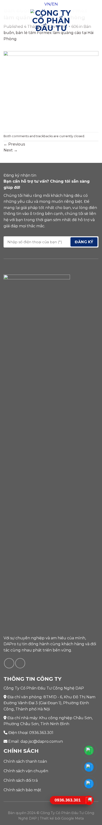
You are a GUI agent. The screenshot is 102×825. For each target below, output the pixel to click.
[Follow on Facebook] (9, 663)
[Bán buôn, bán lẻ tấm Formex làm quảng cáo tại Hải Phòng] (51, 88)
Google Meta (72, 818)
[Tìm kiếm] (96, 20)
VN (47, 4)
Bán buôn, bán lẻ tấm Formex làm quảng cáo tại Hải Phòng (48, 32)
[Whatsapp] (89, 750)
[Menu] (6, 20)
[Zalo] (89, 783)
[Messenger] (89, 767)
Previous (14, 144)
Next (11, 150)
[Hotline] (89, 800)
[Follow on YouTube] (20, 663)
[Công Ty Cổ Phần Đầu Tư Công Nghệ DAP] (51, 20)
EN (55, 4)
